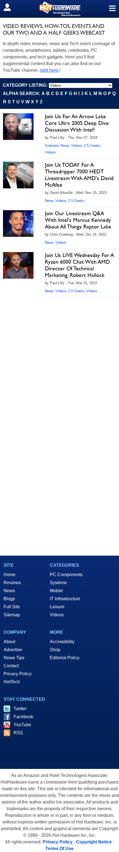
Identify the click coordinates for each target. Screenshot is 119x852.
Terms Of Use (59, 848)
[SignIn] (11, 7)
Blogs (9, 598)
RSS (18, 732)
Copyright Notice (94, 842)
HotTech (12, 681)
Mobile (56, 590)
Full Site (12, 606)
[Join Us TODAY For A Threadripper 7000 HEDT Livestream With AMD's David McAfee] (18, 175)
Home (9, 574)
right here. (49, 70)
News (65, 145)
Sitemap (12, 614)
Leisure (57, 606)
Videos (76, 145)
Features (52, 145)
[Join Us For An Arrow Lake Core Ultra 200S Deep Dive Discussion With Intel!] (18, 126)
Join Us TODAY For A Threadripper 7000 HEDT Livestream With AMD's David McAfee (79, 174)
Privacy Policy (18, 673)
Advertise (13, 649)
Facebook (23, 716)
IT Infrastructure (65, 598)
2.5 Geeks (92, 145)
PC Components (66, 574)
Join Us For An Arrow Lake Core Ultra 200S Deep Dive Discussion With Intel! (77, 123)
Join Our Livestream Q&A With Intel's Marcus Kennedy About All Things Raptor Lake (78, 220)
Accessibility (62, 641)
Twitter (20, 708)
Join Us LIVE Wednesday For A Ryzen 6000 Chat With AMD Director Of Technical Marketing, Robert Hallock (79, 265)
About (9, 641)
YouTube (22, 724)
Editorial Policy (64, 657)
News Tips (14, 657)
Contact (11, 665)
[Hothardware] (59, 8)
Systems (58, 582)
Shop (55, 649)
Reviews (12, 582)
